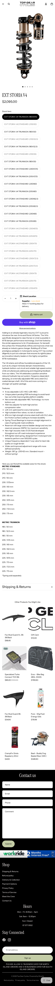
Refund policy (7, 875)
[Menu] (3, 4)
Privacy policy (20, 980)
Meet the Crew (8, 896)
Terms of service (33, 980)
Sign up (27, 958)
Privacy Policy (7, 888)
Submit (8, 844)
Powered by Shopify (37, 976)
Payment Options (9, 884)
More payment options (27, 328)
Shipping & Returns (16, 587)
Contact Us (6, 901)
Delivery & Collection (11, 880)
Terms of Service (9, 892)
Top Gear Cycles (23, 976)
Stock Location (29, 296)
